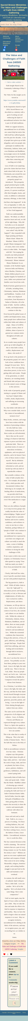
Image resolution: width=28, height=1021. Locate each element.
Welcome (6, 36)
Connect (18, 41)
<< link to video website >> (13, 82)
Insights (5, 45)
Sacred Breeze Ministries (14, 5)
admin (11, 941)
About (17, 36)
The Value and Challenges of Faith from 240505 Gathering (14, 946)
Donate (17, 45)
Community (6, 38)
